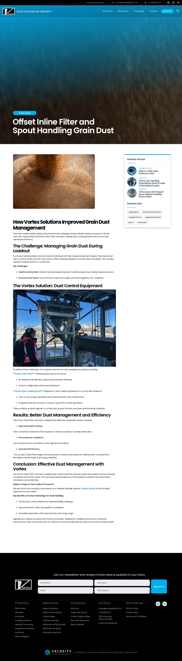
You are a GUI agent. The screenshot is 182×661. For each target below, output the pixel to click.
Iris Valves (19, 616)
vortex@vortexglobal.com (110, 608)
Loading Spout (133, 212)
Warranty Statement (80, 620)
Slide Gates (20, 608)
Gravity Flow (142, 222)
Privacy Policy (132, 608)
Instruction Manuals (52, 632)
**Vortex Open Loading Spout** (28, 391)
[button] (96, 2)
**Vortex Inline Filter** (24, 373)
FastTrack (19, 632)
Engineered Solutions (153, 217)
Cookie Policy (132, 612)
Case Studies (49, 616)
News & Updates (50, 608)
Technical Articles (51, 620)
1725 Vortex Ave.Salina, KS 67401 (105, 617)
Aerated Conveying (24, 624)
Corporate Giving (78, 612)
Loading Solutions (134, 217)
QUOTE (167, 11)
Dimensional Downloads (54, 624)
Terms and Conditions (136, 616)
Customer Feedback (107, 623)
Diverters (19, 612)
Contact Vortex (88, 488)
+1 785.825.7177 (104, 612)
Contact (153, 11)
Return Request (22, 636)
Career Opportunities (80, 616)
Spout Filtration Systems (152, 212)
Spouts (131, 222)
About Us (75, 608)
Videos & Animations (52, 612)
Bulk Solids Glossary (52, 628)
